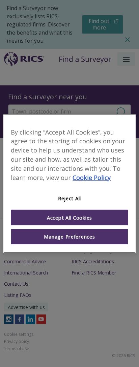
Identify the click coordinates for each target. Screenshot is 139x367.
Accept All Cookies (69, 217)
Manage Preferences (69, 236)
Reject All (69, 198)
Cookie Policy (92, 177)
